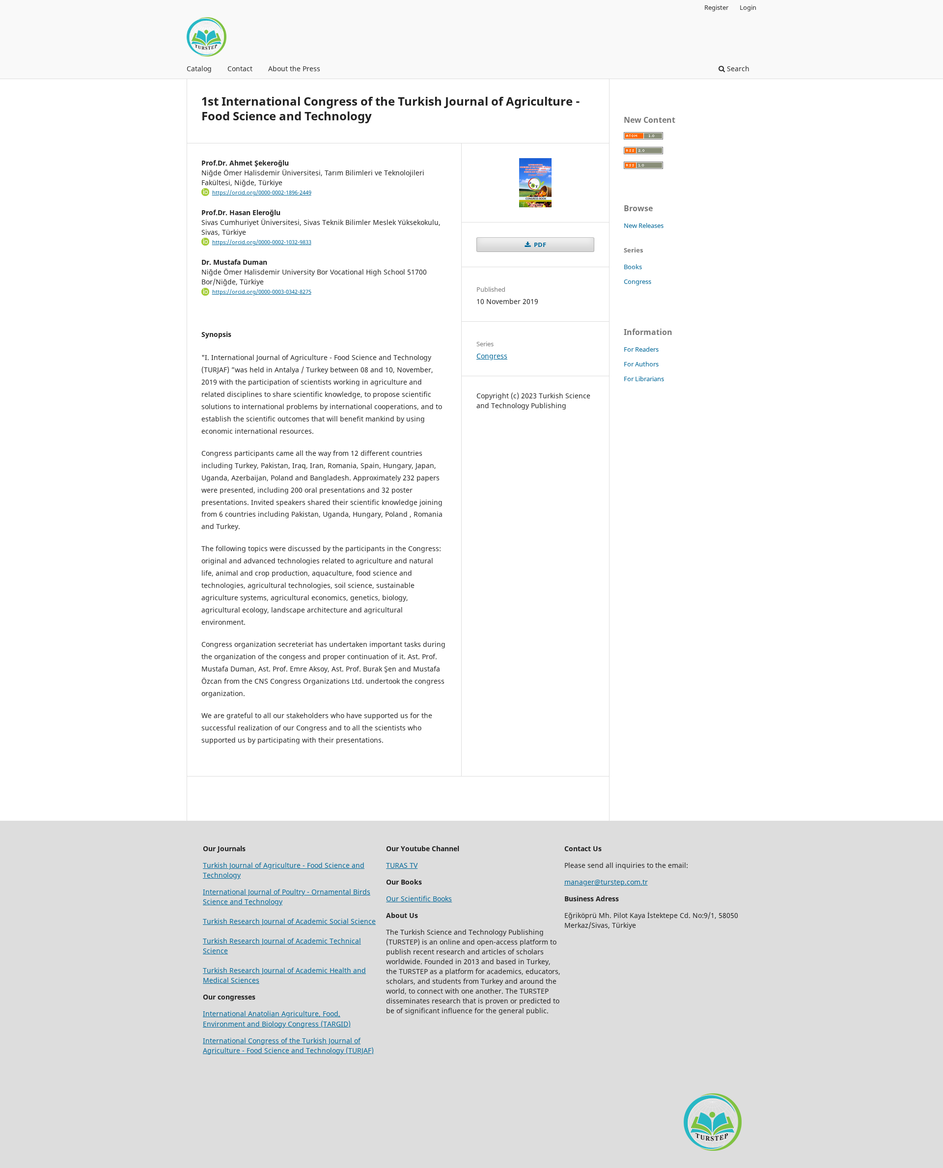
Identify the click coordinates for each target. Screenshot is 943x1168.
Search (737, 68)
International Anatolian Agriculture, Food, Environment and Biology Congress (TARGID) (277, 1018)
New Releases (644, 225)
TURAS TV (401, 865)
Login (748, 7)
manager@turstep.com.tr (606, 882)
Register (716, 7)
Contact (239, 68)
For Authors (641, 364)
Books (633, 266)
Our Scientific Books (419, 898)
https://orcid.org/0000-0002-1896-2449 (261, 192)
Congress (491, 356)
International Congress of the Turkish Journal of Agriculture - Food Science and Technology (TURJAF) (288, 1045)
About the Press (294, 68)
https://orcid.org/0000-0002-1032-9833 (261, 242)
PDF (539, 244)
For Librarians (644, 378)
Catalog (199, 68)
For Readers (641, 349)
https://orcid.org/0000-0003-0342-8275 (261, 291)
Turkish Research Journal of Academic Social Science (289, 921)
